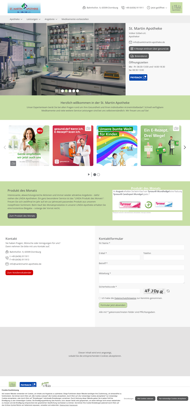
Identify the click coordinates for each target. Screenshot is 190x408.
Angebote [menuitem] (50, 19)
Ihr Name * (104, 243)
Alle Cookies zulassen (145, 398)
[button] (157, 7)
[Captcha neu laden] (168, 291)
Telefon (147, 253)
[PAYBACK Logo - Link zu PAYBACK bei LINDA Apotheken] (138, 77)
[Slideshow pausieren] (56, 91)
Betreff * (103, 263)
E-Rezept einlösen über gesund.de (151, 48)
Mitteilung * (105, 273)
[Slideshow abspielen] (88, 174)
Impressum (73, 405)
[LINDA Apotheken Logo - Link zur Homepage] (12, 385)
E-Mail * (103, 253)
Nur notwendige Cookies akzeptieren (172, 398)
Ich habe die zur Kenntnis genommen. (132, 298)
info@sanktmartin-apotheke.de (149, 42)
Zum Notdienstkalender (19, 272)
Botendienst (141, 56)
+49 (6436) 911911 (20, 256)
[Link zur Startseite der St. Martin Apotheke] (24, 7)
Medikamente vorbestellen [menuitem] (75, 19)
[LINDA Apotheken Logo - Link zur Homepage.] (176, 7)
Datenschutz (64, 405)
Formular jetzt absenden (113, 305)
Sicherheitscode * (108, 286)
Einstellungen (128, 398)
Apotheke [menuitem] (15, 19)
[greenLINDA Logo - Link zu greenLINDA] (46, 385)
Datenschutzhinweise (125, 298)
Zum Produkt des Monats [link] (22, 215)
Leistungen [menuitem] (32, 19)
